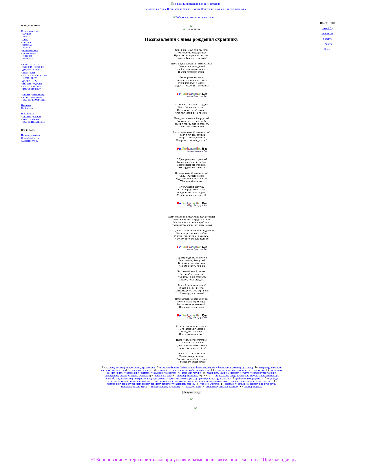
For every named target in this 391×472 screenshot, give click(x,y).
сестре (25, 78)
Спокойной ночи (30, 138)
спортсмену (224, 381)
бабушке (26, 83)
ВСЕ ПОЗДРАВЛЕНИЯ (34, 100)
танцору (146, 383)
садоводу (273, 378)
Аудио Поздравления (171, 9)
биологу (212, 367)
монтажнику (269, 372)
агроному (110, 367)
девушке (26, 69)
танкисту (127, 383)
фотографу (140, 386)
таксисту (136, 383)
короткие (27, 42)
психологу (225, 378)
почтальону (127, 378)
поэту (149, 378)
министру (125, 375)
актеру (129, 367)
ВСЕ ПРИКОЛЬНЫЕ (33, 122)
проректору (191, 378)
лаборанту (187, 372)
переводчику (253, 375)
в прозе (26, 36)
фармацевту (231, 383)
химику (164, 386)
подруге (26, 64)
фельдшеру (243, 383)
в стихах (26, 34)
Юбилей (187, 9)
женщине (39, 67)
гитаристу (147, 370)
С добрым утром (29, 140)
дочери (26, 80)
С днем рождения (30, 31)
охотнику (193, 375)
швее (198, 386)
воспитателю (119, 370)
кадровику (276, 370)
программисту (160, 378)
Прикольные (27, 113)
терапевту (156, 383)
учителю (214, 383)
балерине (165, 367)
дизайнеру (192, 370)
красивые (27, 45)
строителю (260, 381)
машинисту (213, 372)
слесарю (213, 381)
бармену (174, 367)
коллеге (26, 94)
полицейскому (113, 378)
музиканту (144, 375)
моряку (134, 375)
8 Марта (327, 38)
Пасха (327, 49)
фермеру (254, 383)
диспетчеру (205, 370)
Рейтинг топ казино (236, 9)
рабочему (241, 378)
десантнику (172, 370)
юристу (258, 386)
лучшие (26, 47)
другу (36, 64)
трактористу (179, 383)
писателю (266, 375)
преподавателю (177, 378)
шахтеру (190, 386)
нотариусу (160, 375)
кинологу (121, 372)
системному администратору (179, 381)
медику (223, 372)
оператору (182, 375)
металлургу (246, 372)
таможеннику (114, 383)
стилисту (236, 381)
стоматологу (247, 381)
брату (34, 78)
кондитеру (170, 372)
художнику (174, 386)
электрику (224, 386)
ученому (204, 383)
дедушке (37, 83)
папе (32, 75)
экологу (234, 386)
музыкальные (29, 53)
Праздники (219, 9)
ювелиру (249, 386)
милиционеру (112, 375)
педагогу (241, 375)
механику (257, 372)
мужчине (27, 67)
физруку (271, 383)
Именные (26, 105)
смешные (27, 56)
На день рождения (30, 135)
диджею (182, 370)
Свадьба (196, 9)
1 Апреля (327, 44)
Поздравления (151, 9)
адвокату (120, 367)
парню (36, 69)
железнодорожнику (226, 370)
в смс (25, 39)
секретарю (158, 381)
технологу (167, 383)
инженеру (260, 370)
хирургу (155, 386)
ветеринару (265, 367)
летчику (197, 372)
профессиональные (32, 97)
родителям (42, 75)
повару (275, 375)
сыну (34, 80)
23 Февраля (327, 33)
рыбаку (259, 378)
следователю (201, 381)
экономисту (212, 386)
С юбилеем (27, 108)
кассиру (111, 372)
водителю (276, 367)
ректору (251, 378)
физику (263, 383)
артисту (137, 367)
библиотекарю (187, 367)
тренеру (191, 383)
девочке (26, 86)
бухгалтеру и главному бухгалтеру (235, 367)
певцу (233, 375)
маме (25, 75)
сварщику (124, 381)
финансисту (127, 386)
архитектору (148, 367)
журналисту (243, 370)
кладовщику (132, 372)
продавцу (203, 378)
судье (269, 381)
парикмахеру (222, 375)
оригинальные (30, 50)
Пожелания (207, 9)
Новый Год (327, 28)
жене (32, 72)
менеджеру (233, 372)
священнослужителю (141, 381)
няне (169, 375)
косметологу (146, 372)
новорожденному (31, 89)
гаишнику (136, 370)
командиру (159, 372)
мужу (25, 72)
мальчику (37, 86)
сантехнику (113, 381)
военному (106, 370)
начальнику (38, 94)
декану (161, 370)
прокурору (214, 378)
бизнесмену (202, 367)
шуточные (27, 58)
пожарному (140, 378)
